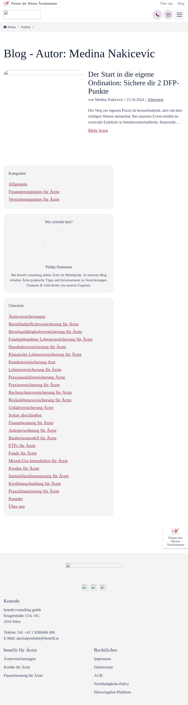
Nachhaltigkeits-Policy (111, 684)
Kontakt (16, 498)
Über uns (166, 3)
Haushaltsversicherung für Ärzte (37, 346)
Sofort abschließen (25, 415)
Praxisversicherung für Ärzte (34, 384)
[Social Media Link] (85, 589)
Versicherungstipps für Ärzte (34, 199)
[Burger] (179, 15)
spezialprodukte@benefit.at (37, 638)
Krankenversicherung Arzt (32, 361)
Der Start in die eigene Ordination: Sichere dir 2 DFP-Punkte (133, 82)
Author (26, 27)
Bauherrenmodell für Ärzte (33, 437)
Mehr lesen (98, 130)
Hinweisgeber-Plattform (112, 692)
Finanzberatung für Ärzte (31, 422)
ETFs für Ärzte (22, 445)
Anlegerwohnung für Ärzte (33, 430)
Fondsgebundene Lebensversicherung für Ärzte (51, 339)
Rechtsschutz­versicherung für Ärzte (40, 392)
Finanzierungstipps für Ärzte (34, 191)
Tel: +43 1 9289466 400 (36, 632)
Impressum (102, 659)
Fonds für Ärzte (23, 453)
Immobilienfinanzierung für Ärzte (39, 475)
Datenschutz (103, 667)
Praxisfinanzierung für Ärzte (34, 491)
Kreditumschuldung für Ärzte (35, 483)
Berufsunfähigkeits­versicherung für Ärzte (45, 331)
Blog (181, 3)
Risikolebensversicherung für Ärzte (40, 399)
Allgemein (155, 100)
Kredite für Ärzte (24, 468)
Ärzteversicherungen (27, 316)
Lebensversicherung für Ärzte (35, 369)
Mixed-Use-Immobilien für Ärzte (38, 460)
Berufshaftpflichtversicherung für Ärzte (44, 324)
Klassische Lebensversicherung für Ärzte (45, 354)
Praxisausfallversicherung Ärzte (37, 377)
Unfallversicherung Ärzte (31, 407)
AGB (98, 675)
